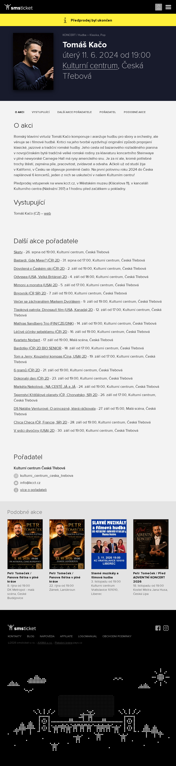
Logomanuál (87, 636)
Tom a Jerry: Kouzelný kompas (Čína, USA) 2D (50, 356)
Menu (168, 7)
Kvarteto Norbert (27, 340)
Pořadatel (107, 112)
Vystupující (41, 112)
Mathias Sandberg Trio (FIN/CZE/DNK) (44, 323)
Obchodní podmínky (117, 636)
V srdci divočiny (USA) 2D (34, 430)
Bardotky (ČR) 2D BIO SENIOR (37, 348)
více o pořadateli (33, 490)
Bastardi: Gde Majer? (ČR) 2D (37, 260)
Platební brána (63, 643)
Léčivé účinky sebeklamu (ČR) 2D (40, 331)
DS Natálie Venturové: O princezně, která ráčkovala (55, 408)
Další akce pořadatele (74, 112)
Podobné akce (135, 112)
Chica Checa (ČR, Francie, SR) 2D (40, 422)
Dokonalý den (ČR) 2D (31, 378)
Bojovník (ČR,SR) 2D (30, 293)
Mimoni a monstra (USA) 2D (36, 285)
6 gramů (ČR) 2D (27, 370)
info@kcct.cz (30, 482)
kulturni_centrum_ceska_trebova (46, 475)
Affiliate (66, 636)
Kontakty (15, 636)
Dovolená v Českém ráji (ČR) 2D (39, 268)
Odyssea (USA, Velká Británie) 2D (40, 277)
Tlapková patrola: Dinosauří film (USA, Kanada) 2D (53, 309)
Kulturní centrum (90, 66)
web (47, 213)
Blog (30, 636)
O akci (19, 112)
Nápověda (47, 636)
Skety (18, 252)
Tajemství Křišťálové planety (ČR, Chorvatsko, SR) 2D (55, 395)
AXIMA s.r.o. (45, 643)
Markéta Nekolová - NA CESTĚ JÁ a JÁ (45, 386)
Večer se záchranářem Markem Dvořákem (47, 301)
